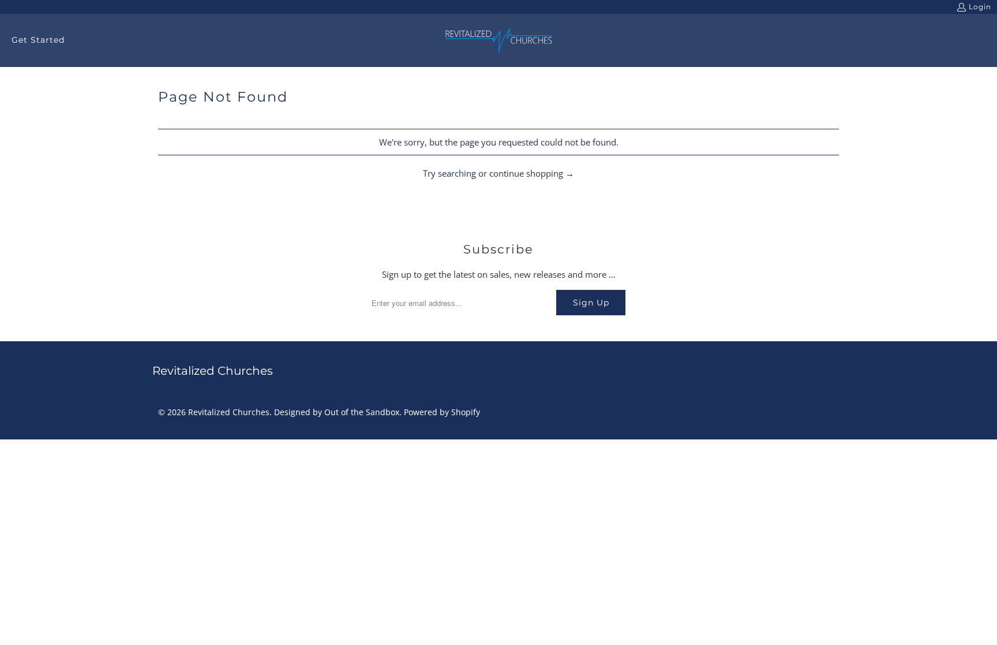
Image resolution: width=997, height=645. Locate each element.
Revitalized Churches (228, 412)
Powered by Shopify (442, 412)
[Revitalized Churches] (499, 40)
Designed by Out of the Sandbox (336, 412)
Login (980, 6)
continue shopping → (531, 173)
